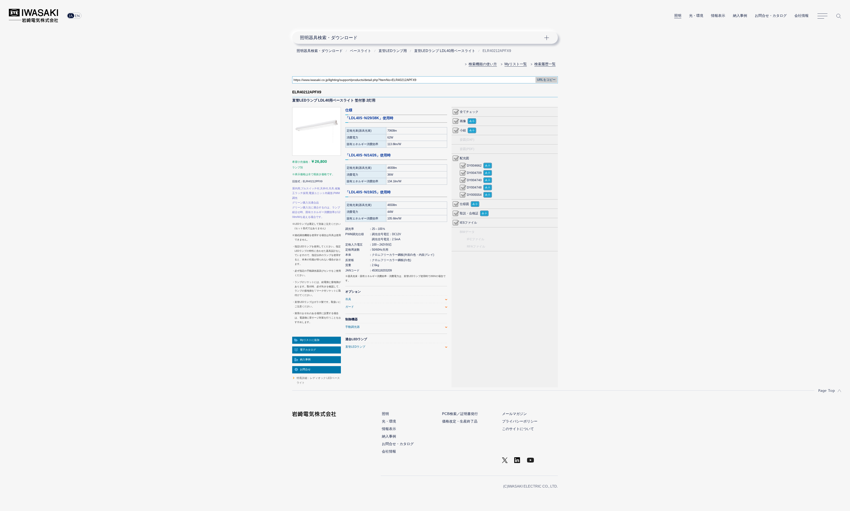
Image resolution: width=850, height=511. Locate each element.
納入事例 (740, 15)
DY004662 (474, 165)
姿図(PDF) (467, 149)
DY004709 (474, 173)
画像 (463, 121)
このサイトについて (518, 429)
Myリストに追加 (309, 340)
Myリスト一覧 (515, 64)
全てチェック (469, 111)
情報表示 (718, 15)
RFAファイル (476, 246)
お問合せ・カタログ (771, 15)
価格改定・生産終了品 (459, 421)
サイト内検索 (838, 16)
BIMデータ (467, 232)
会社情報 (801, 15)
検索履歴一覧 (545, 64)
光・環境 (696, 15)
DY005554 (474, 194)
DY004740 (474, 180)
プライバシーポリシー (519, 421)
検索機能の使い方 (483, 64)
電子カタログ (308, 349)
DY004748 (474, 187)
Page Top (826, 390)
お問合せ (305, 369)
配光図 (464, 158)
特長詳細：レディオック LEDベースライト (318, 380)
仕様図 (464, 204)
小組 (463, 130)
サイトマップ (822, 16)
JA (71, 15)
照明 (677, 15)
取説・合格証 (469, 213)
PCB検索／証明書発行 (460, 414)
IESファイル (468, 222)
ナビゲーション (422, 37)
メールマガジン (514, 414)
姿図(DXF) (467, 139)
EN (77, 15)
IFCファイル (475, 239)
